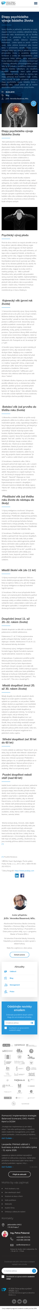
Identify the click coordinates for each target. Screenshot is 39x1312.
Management (15, 985)
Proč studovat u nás (12, 1189)
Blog (7, 95)
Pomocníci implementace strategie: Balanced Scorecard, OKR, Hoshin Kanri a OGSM (19, 1118)
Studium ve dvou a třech (14, 1196)
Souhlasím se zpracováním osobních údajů (19, 1029)
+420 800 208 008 (23, 1240)
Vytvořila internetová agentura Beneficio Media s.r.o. (22, 1294)
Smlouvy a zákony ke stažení (15, 1212)
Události (13, 971)
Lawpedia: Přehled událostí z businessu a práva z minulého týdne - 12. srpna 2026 (19, 1147)
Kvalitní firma (10, 1208)
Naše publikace (10, 1200)
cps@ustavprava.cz (23, 1245)
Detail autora (19, 955)
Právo (12, 992)
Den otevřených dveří (12, 1192)
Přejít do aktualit (19, 1174)
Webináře (8, 1204)
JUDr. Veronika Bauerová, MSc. (17, 98)
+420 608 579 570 (23, 1237)
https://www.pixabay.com (24, 871)
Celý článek (7, 1138)
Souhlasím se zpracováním (20, 1278)
